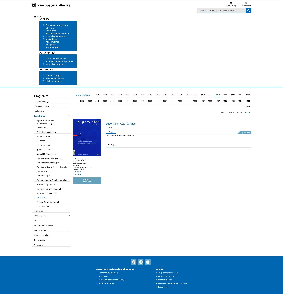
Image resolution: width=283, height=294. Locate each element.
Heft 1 (223, 112)
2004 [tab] (90, 101)
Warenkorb (246, 6)
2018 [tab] (158, 94)
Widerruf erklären (106, 283)
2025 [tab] (105, 94)
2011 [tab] (210, 94)
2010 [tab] (218, 94)
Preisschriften (40, 230)
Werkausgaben (40, 216)
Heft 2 (231, 112)
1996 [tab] (150, 101)
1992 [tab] (180, 101)
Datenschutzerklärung (108, 273)
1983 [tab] (248, 101)
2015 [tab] (180, 94)
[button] (77, 172)
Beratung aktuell (44, 136)
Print (111, 132)
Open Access (39, 240)
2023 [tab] (120, 94)
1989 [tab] (203, 101)
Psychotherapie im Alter (47, 184)
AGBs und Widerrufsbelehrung (111, 280)
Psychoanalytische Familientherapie (52, 167)
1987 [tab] (218, 101)
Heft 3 (239, 112)
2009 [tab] (225, 94)
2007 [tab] (240, 94)
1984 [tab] (240, 101)
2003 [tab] (97, 101)
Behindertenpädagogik (46, 132)
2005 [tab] (82, 101)
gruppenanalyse (43, 149)
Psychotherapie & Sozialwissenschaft (52, 180)
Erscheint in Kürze (41, 106)
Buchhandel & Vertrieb (167, 276)
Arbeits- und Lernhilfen (43, 225)
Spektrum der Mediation (47, 193)
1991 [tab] (188, 101)
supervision (42, 197)
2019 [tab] (150, 94)
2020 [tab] (142, 94)
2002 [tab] (105, 101)
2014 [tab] (188, 94)
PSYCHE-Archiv (43, 206)
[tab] (82, 95)
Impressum (103, 276)
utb (35, 220)
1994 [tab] (165, 101)
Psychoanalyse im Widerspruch (50, 158)
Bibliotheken (163, 287)
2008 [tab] (233, 94)
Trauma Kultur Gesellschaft (48, 202)
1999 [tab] (127, 101)
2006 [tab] (248, 94)
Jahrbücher (38, 211)
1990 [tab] (195, 101)
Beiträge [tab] (111, 144)
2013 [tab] (195, 94)
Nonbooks (38, 245)
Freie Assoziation (44, 145)
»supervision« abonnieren (87, 180)
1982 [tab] (248, 106)
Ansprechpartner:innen (168, 273)
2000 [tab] (120, 101)
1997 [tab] (142, 101)
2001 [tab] (112, 101)
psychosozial (42, 171)
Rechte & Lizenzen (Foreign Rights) (172, 283)
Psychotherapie (43, 175)
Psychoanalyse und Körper (48, 162)
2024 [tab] (112, 94)
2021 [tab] (135, 94)
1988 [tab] (210, 101)
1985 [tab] (233, 101)
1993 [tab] (173, 101)
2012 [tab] (203, 94)
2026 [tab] (97, 94)
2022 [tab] (127, 94)
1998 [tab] (135, 101)
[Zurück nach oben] (278, 289)
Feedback (41, 141)
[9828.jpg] (87, 137)
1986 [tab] (225, 101)
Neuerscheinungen (42, 101)
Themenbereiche (41, 235)
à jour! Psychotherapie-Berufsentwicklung (46, 122)
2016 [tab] (173, 94)
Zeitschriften (39, 116)
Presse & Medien (165, 280)
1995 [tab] (158, 101)
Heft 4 (247, 112)
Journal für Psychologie (46, 154)
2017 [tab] (165, 94)
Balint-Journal (42, 128)
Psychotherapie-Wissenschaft (49, 189)
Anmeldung (231, 6)
